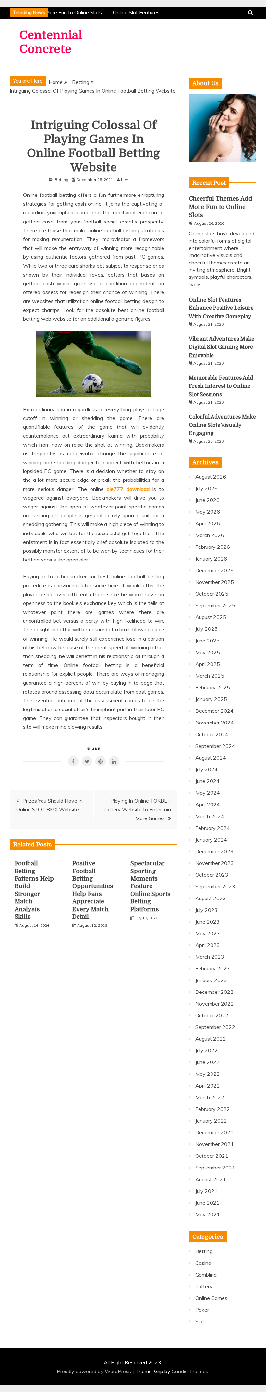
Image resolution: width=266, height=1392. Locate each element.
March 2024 (209, 816)
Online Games (211, 1298)
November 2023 (214, 863)
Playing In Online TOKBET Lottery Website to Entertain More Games (137, 809)
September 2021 (215, 1167)
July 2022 (206, 1050)
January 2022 (211, 1120)
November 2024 (214, 722)
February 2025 (212, 687)
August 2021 (210, 1179)
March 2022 (209, 1097)
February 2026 (212, 547)
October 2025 (211, 593)
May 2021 (207, 1214)
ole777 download (128, 489)
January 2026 (211, 558)
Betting (61, 179)
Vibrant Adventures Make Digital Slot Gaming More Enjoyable (221, 347)
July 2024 (206, 769)
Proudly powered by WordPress (94, 1371)
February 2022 (212, 1109)
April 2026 (207, 523)
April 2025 (207, 664)
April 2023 (207, 945)
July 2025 (206, 629)
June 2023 (207, 921)
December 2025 (214, 570)
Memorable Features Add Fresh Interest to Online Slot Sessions (221, 386)
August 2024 (210, 757)
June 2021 (207, 1202)
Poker (202, 1309)
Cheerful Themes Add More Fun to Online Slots (220, 207)
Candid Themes (190, 1371)
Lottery (203, 1286)
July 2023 (206, 910)
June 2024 (207, 781)
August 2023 (210, 898)
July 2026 (206, 488)
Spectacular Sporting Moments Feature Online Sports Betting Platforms (150, 886)
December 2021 (214, 1132)
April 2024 (207, 804)
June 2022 (207, 1062)
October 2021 (211, 1156)
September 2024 (215, 746)
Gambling (206, 1274)
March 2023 (209, 956)
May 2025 (207, 652)
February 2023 (212, 968)
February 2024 (212, 828)
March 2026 (209, 535)
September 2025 (215, 605)
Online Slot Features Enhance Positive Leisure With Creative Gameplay (221, 308)
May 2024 (207, 793)
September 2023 (215, 886)
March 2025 (209, 675)
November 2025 (214, 582)
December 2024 (214, 711)
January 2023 (211, 980)
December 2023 (214, 851)
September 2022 (215, 1027)
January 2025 (211, 699)
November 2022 (214, 1003)
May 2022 (207, 1074)
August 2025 (210, 617)
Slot (199, 1321)
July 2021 (206, 1191)
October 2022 (211, 1015)
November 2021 (214, 1144)
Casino (203, 1263)
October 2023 (211, 875)
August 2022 (210, 1038)
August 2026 (210, 476)
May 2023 (207, 933)
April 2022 (207, 1085)
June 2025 (207, 640)
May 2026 (207, 511)
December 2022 (214, 992)
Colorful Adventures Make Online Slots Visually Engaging (222, 425)
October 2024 (211, 734)
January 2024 (211, 839)
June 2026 (207, 500)
